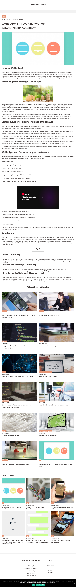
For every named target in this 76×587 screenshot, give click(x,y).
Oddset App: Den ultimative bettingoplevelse (60, 541)
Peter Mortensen (18, 19)
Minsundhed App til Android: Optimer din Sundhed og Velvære (37, 541)
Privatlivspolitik (40, 584)
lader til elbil (42, 400)
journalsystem (5, 400)
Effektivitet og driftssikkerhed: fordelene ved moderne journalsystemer (16, 406)
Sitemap (50, 575)
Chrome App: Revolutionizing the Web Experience (62, 508)
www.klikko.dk (32, 575)
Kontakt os (50, 572)
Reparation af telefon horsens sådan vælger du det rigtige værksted (19, 316)
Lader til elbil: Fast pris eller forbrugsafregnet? (54, 405)
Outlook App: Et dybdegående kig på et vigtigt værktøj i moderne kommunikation (13, 542)
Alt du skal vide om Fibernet (11, 436)
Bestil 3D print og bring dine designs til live (16, 464)
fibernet (3, 431)
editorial (4, 372)
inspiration (4, 310)
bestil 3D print (5, 459)
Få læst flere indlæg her (38, 287)
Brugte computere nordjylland (49, 315)
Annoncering (50, 565)
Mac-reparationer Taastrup (48, 436)
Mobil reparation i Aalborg (47, 346)
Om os (50, 568)
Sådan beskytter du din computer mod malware (18, 376)
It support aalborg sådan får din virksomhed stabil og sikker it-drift (18, 347)
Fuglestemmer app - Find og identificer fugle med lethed (55, 465)
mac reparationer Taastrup (45, 431)
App (4, 16)
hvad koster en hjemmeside (45, 372)
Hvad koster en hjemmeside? (48, 376)
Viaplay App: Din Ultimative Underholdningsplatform (35, 508)
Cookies (50, 570)
